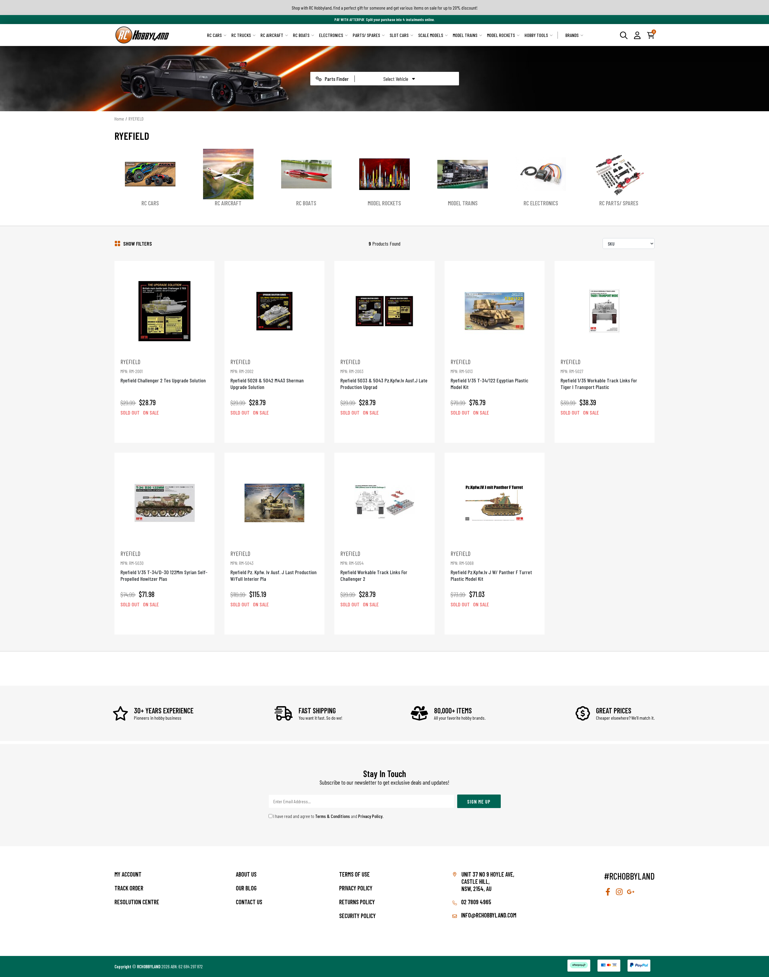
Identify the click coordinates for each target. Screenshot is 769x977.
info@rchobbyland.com (488, 915)
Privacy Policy (370, 816)
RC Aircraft (271, 35)
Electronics (331, 35)
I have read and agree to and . (328, 816)
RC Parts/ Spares (618, 203)
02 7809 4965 (475, 901)
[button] (637, 35)
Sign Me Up (479, 801)
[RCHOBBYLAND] (142, 35)
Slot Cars (399, 35)
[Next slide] (648, 178)
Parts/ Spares (366, 35)
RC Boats (301, 35)
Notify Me (164, 430)
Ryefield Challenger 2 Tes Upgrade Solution (163, 371)
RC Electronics (541, 203)
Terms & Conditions (332, 816)
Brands (572, 35)
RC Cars (214, 35)
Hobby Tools (536, 35)
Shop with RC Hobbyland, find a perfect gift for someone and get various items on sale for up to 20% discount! (385, 8)
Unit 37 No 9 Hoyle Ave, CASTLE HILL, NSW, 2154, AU (487, 881)
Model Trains (465, 35)
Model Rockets (501, 35)
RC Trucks (241, 35)
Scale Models (430, 35)
